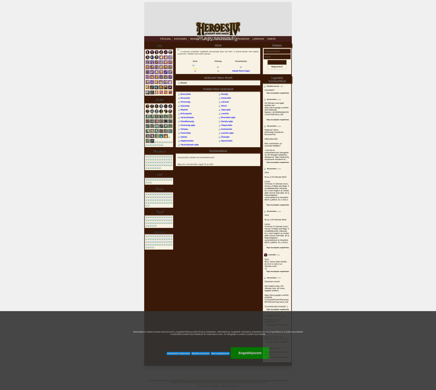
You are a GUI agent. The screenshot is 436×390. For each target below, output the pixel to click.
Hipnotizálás (226, 141)
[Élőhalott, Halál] (165, 142)
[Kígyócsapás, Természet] (151, 163)
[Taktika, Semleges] (146, 245)
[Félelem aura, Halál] (166, 128)
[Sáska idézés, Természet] (167, 165)
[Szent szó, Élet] (147, 64)
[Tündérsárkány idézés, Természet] (169, 165)
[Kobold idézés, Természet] (160, 160)
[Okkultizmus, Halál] (158, 145)
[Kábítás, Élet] (165, 89)
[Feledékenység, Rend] (169, 220)
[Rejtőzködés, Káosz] (158, 203)
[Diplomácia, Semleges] (153, 248)
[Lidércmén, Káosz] (167, 195)
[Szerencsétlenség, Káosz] (165, 197)
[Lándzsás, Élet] (161, 54)
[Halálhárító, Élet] (156, 69)
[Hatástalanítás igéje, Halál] (170, 128)
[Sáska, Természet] (153, 160)
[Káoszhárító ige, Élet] (156, 79)
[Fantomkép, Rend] (155, 223)
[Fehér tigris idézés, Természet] (146, 163)
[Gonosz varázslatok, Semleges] (162, 236)
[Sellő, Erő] (155, 180)
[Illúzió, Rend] (153, 220)
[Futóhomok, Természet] (149, 163)
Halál (159, 100)
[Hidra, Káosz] (169, 195)
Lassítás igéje (227, 133)
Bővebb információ (200, 353)
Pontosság (185, 102)
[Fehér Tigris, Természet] (153, 157)
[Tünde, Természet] (158, 157)
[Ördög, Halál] (170, 113)
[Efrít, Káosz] (165, 195)
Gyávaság (184, 106)
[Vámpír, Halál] (152, 113)
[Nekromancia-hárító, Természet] (146, 165)
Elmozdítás (185, 94)
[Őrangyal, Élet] (165, 84)
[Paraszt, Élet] (152, 54)
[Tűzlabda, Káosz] (153, 200)
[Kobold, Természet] (151, 157)
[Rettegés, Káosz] (160, 200)
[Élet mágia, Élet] (156, 94)
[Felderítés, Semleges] (151, 245)
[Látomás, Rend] (149, 220)
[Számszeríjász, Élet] (156, 54)
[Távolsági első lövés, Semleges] (171, 239)
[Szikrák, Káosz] (158, 197)
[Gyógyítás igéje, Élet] (161, 74)
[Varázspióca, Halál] (152, 133)
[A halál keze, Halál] (161, 137)
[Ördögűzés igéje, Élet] (152, 84)
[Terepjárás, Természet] (162, 160)
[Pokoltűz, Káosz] (169, 200)
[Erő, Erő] (146, 183)
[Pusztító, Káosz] (155, 197)
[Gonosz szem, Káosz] (160, 195)
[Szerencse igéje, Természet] (160, 165)
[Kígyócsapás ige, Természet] (158, 165)
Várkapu (184, 129)
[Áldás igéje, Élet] (156, 74)
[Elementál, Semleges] (151, 236)
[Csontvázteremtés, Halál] (156, 118)
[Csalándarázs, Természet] (146, 160)
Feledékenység (187, 121)
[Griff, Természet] (160, 157)
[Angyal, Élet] (152, 59)
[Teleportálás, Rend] (149, 223)
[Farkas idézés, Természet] (155, 160)
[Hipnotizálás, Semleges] (165, 236)
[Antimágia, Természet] (162, 163)
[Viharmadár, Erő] (165, 180)
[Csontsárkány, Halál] (166, 113)
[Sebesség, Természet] (167, 160)
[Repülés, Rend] (155, 220)
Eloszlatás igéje (228, 117)
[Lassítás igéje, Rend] (158, 223)
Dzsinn (183, 83)
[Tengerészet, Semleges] (169, 245)
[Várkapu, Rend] (151, 223)
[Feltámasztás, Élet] (156, 84)
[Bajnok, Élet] (156, 59)
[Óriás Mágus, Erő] (158, 180)
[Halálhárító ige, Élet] (161, 79)
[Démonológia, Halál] (160, 145)
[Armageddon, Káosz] (149, 203)
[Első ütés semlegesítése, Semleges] (155, 236)
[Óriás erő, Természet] (153, 163)
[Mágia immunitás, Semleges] (153, 239)
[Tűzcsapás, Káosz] (167, 197)
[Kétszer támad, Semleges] (169, 236)
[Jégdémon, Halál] (156, 113)
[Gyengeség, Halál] (161, 123)
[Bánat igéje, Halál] (161, 133)
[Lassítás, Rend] (162, 220)
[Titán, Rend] (162, 218)
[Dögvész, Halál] (161, 128)
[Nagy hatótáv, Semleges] (158, 239)
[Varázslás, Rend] (151, 226)
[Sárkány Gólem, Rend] (160, 218)
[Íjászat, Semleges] (167, 245)
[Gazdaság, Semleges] (162, 245)
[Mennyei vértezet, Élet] (147, 79)
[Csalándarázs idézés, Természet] (151, 165)
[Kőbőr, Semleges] (171, 236)
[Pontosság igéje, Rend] (146, 223)
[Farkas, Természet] (146, 157)
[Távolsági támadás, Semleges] (146, 242)
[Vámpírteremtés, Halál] (169, 137)
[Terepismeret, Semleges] (160, 245)
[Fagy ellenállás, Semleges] (158, 236)
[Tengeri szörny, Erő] (167, 180)
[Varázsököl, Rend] (171, 218)
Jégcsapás (226, 110)
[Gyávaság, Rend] (151, 220)
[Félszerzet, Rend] (149, 218)
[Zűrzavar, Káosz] (171, 197)
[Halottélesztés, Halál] (170, 123)
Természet (159, 151)
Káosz (159, 189)
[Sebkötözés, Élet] (166, 59)
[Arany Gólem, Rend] (151, 218)
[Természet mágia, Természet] (153, 168)
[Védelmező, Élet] (147, 69)
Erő (159, 174)
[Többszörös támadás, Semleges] (158, 242)
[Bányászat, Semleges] (171, 245)
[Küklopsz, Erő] (160, 180)
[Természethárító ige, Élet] (166, 79)
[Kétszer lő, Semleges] (167, 236)
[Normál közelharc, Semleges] (162, 239)
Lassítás (225, 113)
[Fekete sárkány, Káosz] (171, 195)
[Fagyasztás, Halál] (167, 142)
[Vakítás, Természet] (151, 168)
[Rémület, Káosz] (160, 203)
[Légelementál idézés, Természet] (169, 163)
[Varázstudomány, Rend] (153, 226)
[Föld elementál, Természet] (167, 157)
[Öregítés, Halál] (151, 145)
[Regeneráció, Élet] (166, 74)
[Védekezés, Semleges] (165, 245)
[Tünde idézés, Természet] (160, 163)
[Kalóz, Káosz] (149, 195)
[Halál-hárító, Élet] (152, 89)
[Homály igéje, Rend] (171, 220)
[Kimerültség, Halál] (166, 123)
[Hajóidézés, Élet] (170, 59)
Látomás (225, 102)
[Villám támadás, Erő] (151, 183)
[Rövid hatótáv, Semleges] (167, 239)
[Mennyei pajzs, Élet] (161, 69)
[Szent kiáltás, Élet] (170, 74)
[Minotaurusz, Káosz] (155, 195)
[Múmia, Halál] (147, 113)
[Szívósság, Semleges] (169, 239)
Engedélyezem (250, 353)
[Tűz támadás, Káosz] (165, 203)
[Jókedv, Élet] (166, 69)
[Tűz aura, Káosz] (153, 197)
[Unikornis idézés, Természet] (155, 165)
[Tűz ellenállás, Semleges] (160, 242)
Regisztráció (277, 67)
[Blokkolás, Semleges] (149, 236)
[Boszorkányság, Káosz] (149, 206)
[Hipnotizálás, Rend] (167, 223)
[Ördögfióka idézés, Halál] (170, 118)
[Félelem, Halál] (169, 142)
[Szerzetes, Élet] (147, 59)
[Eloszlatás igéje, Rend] (167, 220)
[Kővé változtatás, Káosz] (155, 203)
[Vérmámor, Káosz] (155, 200)
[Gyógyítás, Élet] (166, 64)
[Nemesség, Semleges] (153, 245)
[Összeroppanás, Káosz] (167, 200)
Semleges (159, 231)
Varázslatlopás (187, 117)
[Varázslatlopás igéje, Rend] (169, 223)
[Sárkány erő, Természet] (171, 165)
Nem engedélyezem (220, 353)
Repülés (184, 110)
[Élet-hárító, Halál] (162, 142)
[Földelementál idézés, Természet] (165, 163)
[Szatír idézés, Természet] (155, 163)
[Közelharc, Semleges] (149, 245)
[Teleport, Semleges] (149, 242)
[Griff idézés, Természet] (153, 165)
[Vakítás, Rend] (160, 223)
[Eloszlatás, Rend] (169, 218)
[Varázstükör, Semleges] (167, 242)
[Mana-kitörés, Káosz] (162, 197)
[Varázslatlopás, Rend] (165, 220)
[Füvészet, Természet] (155, 168)
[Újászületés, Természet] (162, 165)
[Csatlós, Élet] (147, 54)
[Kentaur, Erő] (149, 180)
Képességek (241, 39)
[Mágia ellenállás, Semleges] (151, 239)
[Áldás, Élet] (161, 59)
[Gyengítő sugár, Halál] (161, 118)
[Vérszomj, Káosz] (151, 197)
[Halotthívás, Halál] (170, 133)
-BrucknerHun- (271, 99)
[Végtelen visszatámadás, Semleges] (171, 242)
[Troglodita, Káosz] (151, 195)
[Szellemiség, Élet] (166, 94)
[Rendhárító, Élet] (147, 74)
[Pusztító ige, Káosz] (151, 200)
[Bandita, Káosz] (146, 195)
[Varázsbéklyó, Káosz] (169, 197)
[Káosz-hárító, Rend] (171, 223)
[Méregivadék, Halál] (161, 113)
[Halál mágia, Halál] (155, 145)
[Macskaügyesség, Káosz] (165, 200)
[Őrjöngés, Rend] (162, 223)
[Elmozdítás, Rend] (165, 218)
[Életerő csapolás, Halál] (156, 123)
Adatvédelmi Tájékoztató (178, 353)
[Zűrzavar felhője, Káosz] (146, 203)
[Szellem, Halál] (161, 108)
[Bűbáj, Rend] (155, 226)
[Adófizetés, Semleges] (146, 236)
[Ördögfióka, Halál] (147, 108)
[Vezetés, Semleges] (146, 248)
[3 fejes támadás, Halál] (152, 142)
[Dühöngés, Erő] (169, 180)
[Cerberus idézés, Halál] (152, 128)
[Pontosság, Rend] (146, 220)
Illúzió (224, 106)
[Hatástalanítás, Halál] (166, 118)
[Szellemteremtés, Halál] (147, 133)
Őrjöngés (225, 137)
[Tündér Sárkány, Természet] (151, 160)
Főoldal (165, 39)
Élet (159, 46)
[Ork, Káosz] (153, 195)
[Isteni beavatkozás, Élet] (161, 84)
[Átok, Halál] (147, 118)
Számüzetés (226, 129)
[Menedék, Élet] (170, 84)
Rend (159, 212)
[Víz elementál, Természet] (169, 157)
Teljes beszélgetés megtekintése (277, 93)
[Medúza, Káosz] (162, 195)
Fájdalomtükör (187, 141)
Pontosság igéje (187, 125)
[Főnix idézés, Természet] (165, 165)
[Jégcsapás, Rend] (158, 220)
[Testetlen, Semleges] (155, 242)
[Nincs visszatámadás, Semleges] (160, 239)
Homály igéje (227, 121)
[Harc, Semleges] (158, 245)
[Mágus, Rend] (153, 218)
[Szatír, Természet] (155, 157)
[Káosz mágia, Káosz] (169, 203)
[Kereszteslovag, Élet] (170, 54)
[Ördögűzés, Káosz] (171, 203)
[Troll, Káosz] (158, 195)
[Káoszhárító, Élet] (152, 69)
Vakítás (183, 137)
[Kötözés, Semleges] (146, 239)
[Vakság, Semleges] (162, 242)
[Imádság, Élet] (147, 84)
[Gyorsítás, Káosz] (146, 197)
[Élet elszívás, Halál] (160, 142)
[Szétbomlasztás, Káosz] (153, 203)
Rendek (194, 39)
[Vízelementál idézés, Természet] (171, 163)
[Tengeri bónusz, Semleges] (151, 242)
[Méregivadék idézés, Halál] (156, 137)
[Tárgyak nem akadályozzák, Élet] (152, 94)
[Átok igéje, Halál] (156, 128)
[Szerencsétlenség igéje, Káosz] (171, 200)
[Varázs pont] (218, 66)
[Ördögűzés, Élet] (152, 64)
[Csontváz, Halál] (152, 108)
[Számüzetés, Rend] (153, 223)
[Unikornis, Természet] (162, 157)
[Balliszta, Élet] (166, 54)
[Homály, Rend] (167, 218)
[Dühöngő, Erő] (146, 180)
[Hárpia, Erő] (153, 180)
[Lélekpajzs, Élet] (156, 64)
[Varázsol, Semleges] (165, 242)
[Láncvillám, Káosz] (151, 203)
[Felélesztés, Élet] (170, 94)
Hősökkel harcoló (272, 86)
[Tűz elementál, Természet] (171, 157)
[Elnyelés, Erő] (171, 180)
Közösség (180, 39)
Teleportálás (226, 125)
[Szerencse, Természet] (158, 163)
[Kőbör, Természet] (169, 160)
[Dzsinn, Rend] (155, 218)
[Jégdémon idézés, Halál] (156, 133)
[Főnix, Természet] (149, 160)
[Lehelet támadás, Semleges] (149, 239)
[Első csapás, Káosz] (160, 197)
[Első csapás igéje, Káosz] (162, 200)
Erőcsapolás (186, 113)
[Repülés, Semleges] (165, 239)
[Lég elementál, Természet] (165, 157)
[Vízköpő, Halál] (170, 108)
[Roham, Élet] (147, 94)
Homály (224, 94)
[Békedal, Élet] (161, 64)
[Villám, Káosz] (158, 200)
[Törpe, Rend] (146, 218)
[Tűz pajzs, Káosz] (162, 203)
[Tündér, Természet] (149, 157)
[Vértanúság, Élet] (170, 64)
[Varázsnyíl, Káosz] (149, 197)
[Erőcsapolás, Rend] (160, 220)
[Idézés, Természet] (160, 168)
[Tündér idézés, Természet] (158, 160)
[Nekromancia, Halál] (162, 145)
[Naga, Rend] (158, 218)
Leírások (258, 39)
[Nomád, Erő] (151, 180)
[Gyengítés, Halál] (171, 142)
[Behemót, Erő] (162, 180)
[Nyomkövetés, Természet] (165, 160)
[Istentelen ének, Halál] (147, 128)
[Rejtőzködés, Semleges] (151, 248)
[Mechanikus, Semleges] (155, 239)
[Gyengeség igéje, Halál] (166, 133)
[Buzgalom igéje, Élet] (152, 79)
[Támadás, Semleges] (155, 245)
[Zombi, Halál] (156, 108)
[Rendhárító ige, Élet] (170, 79)
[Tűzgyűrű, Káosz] (146, 200)
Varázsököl (226, 98)
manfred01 (272, 255)
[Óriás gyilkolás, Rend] (146, 226)
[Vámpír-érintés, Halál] (147, 137)
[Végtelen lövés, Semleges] (169, 242)
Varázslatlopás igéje (189, 145)
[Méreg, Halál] (152, 118)
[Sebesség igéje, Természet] (149, 165)
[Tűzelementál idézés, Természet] (167, 163)
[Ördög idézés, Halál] (147, 142)
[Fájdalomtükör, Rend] (165, 223)
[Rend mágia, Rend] (149, 226)
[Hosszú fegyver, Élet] (156, 89)
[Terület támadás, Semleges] (153, 242)
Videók (271, 39)
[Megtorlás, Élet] (152, 74)
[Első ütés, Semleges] (153, 236)
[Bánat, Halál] (147, 123)
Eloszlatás (185, 98)
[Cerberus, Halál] (166, 108)
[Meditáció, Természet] (158, 168)
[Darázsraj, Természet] (171, 160)
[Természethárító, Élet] (170, 69)
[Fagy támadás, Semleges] (160, 236)
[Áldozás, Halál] (166, 137)
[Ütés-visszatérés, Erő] (149, 183)
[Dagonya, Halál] (152, 123)
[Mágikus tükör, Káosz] (149, 200)
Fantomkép (185, 133)
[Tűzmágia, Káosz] (146, 206)
